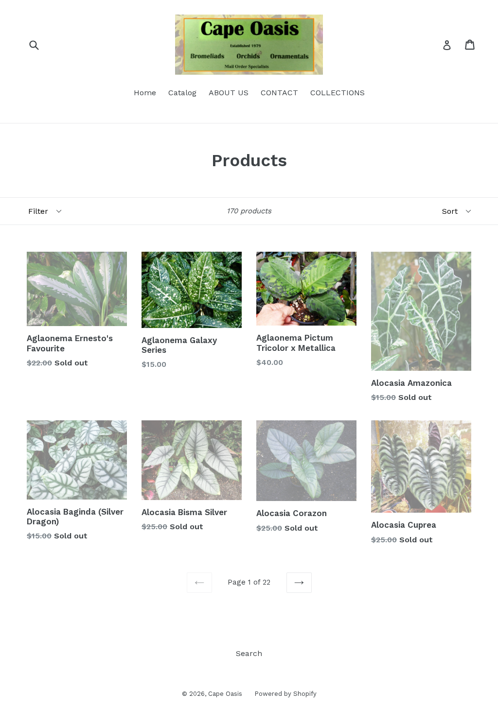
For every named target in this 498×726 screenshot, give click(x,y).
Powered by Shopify (285, 693)
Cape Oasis (225, 693)
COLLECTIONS (337, 92)
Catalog (182, 92)
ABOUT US (229, 92)
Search (249, 653)
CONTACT (279, 92)
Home (145, 92)
